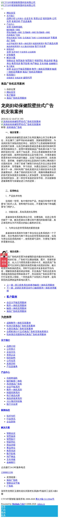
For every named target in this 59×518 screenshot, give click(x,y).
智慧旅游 (11, 436)
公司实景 (11, 360)
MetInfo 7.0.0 (18, 504)
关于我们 (5, 340)
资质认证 (11, 355)
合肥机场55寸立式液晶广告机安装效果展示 (27, 331)
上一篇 (30, 285)
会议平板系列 (13, 387)
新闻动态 (5, 410)
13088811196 (7, 472)
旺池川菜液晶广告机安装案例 (21, 326)
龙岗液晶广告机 (14, 127)
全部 (9, 27)
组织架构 (11, 358)
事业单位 (11, 448)
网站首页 (11, 13)
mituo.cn (41, 504)
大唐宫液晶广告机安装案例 (20, 328)
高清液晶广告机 (14, 384)
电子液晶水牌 (13, 395)
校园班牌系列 (13, 392)
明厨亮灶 (11, 442)
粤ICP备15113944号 (45, 499)
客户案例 (11, 95)
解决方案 (5, 427)
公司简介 (11, 349)
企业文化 (11, 352)
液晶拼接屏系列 (14, 398)
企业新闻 (11, 422)
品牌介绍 (11, 346)
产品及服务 (12, 366)
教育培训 (11, 451)
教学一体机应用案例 (16, 305)
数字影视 (11, 453)
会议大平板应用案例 (16, 302)
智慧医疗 (11, 439)
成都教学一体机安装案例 (19, 323)
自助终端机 (12, 378)
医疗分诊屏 (12, 404)
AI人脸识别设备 (14, 401)
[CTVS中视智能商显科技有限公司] (29, 4)
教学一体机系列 (14, 389)
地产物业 (11, 456)
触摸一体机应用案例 (16, 308)
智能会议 (11, 433)
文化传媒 (11, 459)
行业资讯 (11, 419)
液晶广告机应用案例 (16, 98)
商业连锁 (11, 445)
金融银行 (11, 462)
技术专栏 (11, 416)
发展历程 (11, 363)
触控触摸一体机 (14, 381)
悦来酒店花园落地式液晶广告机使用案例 (26, 334)
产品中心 (5, 372)
